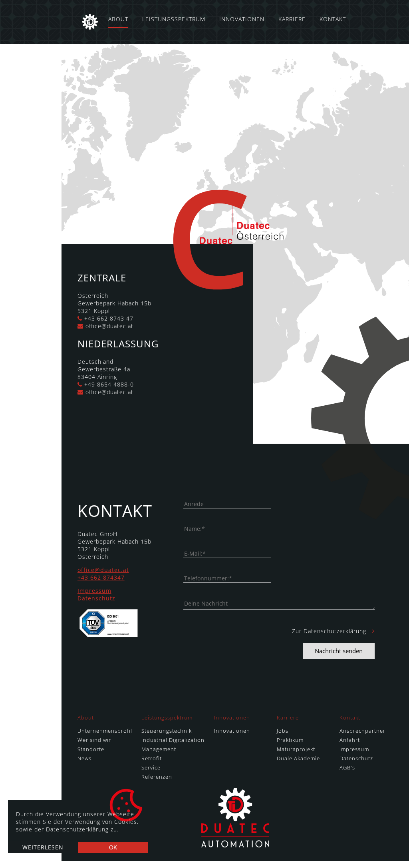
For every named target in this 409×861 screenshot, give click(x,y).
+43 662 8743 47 (108, 318)
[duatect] (235, 845)
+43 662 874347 (101, 577)
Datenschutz (96, 598)
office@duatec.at (109, 326)
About (118, 19)
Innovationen (241, 19)
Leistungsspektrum (173, 19)
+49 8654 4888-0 (109, 384)
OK (113, 847)
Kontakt (333, 19)
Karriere (292, 19)
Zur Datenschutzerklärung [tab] (330, 631)
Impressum (94, 590)
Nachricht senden (339, 651)
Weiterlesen (43, 847)
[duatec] (90, 22)
